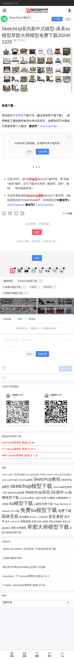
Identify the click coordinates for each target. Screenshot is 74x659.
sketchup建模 (25, 480)
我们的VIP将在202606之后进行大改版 (24, 567)
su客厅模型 (40, 498)
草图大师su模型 (40, 521)
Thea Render (60, 504)
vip (17, 511)
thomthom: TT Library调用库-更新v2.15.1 (26, 576)
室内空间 (8, 281)
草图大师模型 (18, 527)
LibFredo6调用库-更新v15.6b (18, 442)
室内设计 (34, 517)
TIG (12, 511)
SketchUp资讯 (37, 492)
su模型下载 (21, 503)
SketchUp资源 (15, 492)
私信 (68, 19)
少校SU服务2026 (12, 558)
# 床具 (34, 287)
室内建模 (24, 517)
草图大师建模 (55, 521)
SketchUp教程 (47, 479)
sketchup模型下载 (31, 486)
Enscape (20, 474)
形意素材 (56, 516)
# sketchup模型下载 (30, 281)
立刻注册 (42, 151)
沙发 (12, 521)
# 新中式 (49, 287)
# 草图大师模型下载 (15, 293)
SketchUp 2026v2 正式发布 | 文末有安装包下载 (29, 548)
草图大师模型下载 (48, 527)
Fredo (43, 474)
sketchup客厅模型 (10, 480)
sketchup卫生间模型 (62, 474)
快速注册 (42, 354)
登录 (29, 151)
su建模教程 (62, 498)
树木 (7, 521)
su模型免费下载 (43, 503)
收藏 (69, 213)
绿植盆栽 (25, 521)
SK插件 (57, 492)
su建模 (51, 497)
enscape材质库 (32, 474)
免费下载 (64, 511)
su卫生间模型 (27, 498)
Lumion (50, 474)
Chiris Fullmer (8, 474)
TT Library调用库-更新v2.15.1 (19, 448)
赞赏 (37, 232)
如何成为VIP (11, 3)
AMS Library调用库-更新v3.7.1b (20, 455)
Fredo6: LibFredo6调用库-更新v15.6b (24, 585)
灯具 (17, 521)
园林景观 (10, 516)
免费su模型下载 (38, 510)
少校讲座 (43, 517)
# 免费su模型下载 (14, 287)
